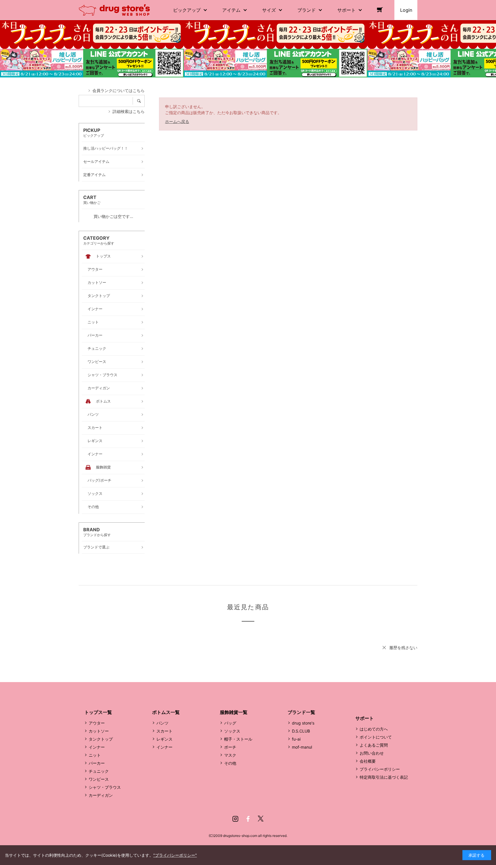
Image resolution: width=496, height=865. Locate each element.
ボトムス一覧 (166, 712)
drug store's (303, 722)
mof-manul (302, 747)
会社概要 (368, 761)
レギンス (164, 739)
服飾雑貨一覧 (233, 712)
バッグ (230, 722)
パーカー (97, 763)
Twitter (260, 819)
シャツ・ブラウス (105, 787)
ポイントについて (376, 737)
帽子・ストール (238, 739)
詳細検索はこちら (129, 111)
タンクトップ (101, 739)
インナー (97, 747)
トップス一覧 (98, 712)
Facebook (248, 819)
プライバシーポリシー (380, 769)
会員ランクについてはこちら (118, 90)
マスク (230, 755)
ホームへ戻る (177, 121)
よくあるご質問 (374, 745)
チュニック (99, 771)
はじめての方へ (374, 729)
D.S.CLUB (301, 731)
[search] (140, 101)
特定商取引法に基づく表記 (384, 777)
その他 (230, 763)
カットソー (99, 731)
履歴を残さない (403, 647)
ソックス (232, 731)
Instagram (235, 819)
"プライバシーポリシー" (175, 855)
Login (406, 10)
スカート (164, 731)
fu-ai (296, 739)
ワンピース (99, 779)
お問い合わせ (372, 753)
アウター (97, 722)
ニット (95, 755)
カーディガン (101, 795)
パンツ (162, 722)
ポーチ (230, 747)
